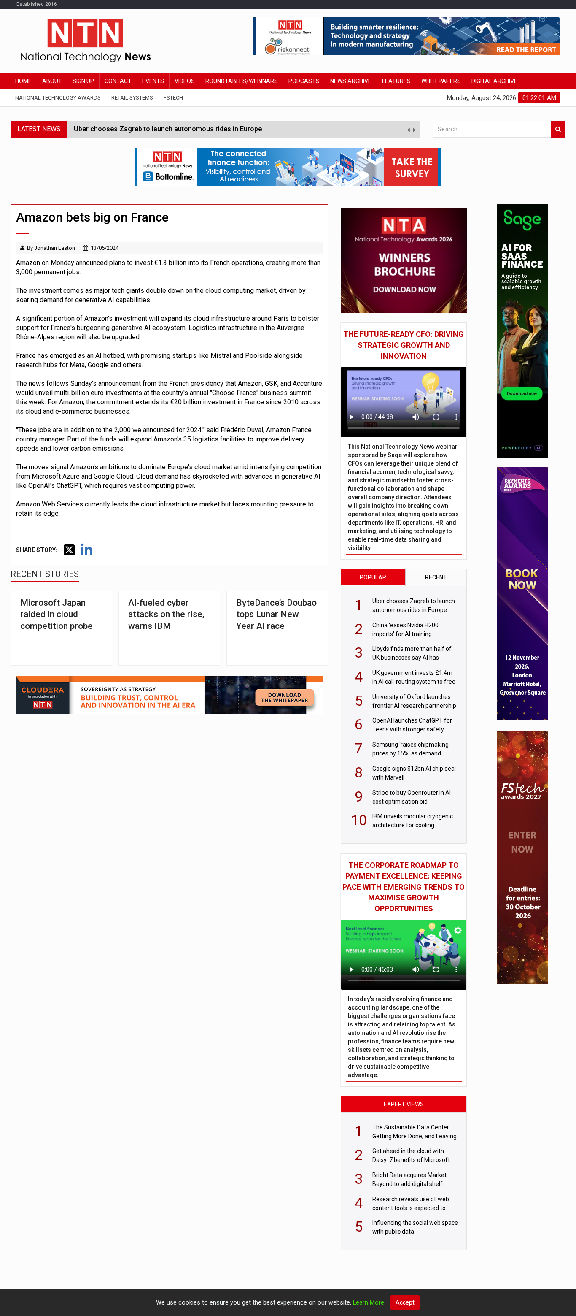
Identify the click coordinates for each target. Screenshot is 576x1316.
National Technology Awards (58, 98)
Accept (405, 1302)
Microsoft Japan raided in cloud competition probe (56, 614)
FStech (173, 98)
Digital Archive (494, 81)
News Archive (350, 81)
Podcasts (304, 81)
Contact (118, 81)
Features (396, 81)
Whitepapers (441, 81)
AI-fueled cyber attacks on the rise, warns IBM (166, 614)
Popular (373, 577)
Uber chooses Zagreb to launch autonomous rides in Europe (168, 129)
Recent (436, 577)
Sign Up (83, 81)
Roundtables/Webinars (241, 81)
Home (23, 81)
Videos (185, 81)
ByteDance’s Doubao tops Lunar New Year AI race (276, 614)
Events (153, 81)
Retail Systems (132, 98)
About (52, 81)
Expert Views (404, 1104)
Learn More (368, 1302)
